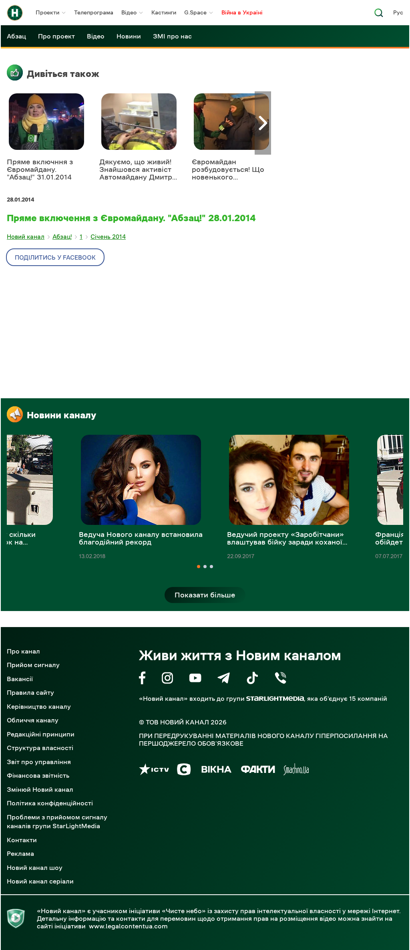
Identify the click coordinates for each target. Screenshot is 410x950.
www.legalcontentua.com (128, 926)
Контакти (22, 840)
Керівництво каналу (39, 706)
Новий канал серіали (40, 881)
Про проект (56, 36)
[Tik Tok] (252, 679)
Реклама (20, 853)
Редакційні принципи (40, 734)
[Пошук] (378, 15)
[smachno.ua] (296, 770)
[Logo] (15, 13)
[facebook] (142, 679)
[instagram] (167, 679)
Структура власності (40, 747)
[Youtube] (195, 679)
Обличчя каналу (32, 720)
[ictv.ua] (154, 770)
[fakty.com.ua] (258, 770)
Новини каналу (61, 415)
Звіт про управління (39, 761)
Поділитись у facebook (55, 257)
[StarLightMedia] (275, 698)
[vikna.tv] (216, 770)
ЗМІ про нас (172, 36)
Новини (129, 36)
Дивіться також (63, 74)
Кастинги (163, 12)
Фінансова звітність (38, 775)
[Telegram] (223, 679)
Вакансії (20, 679)
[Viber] (280, 679)
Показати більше (205, 595)
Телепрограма (93, 12)
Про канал (23, 651)
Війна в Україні (242, 12)
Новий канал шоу (34, 867)
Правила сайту (30, 692)
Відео (129, 12)
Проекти (47, 12)
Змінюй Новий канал (40, 789)
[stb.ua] (184, 770)
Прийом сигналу (33, 665)
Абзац (16, 36)
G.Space (195, 12)
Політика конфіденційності (50, 803)
